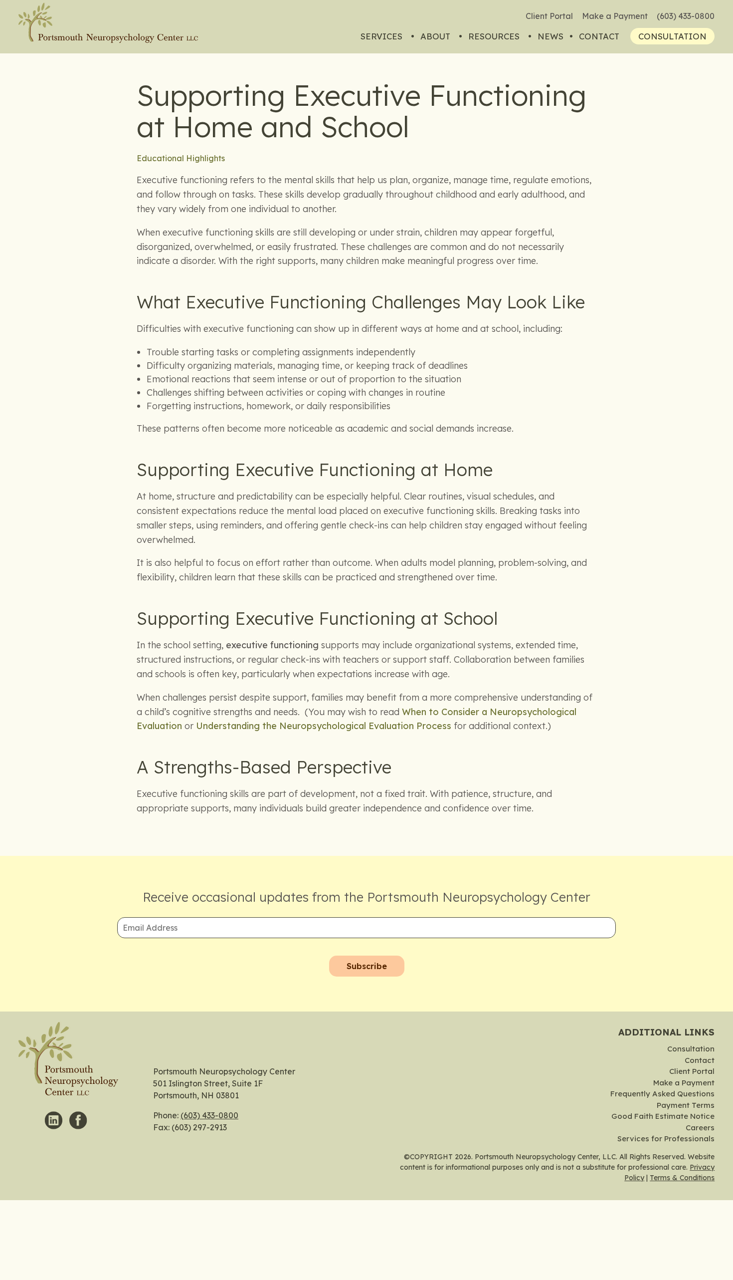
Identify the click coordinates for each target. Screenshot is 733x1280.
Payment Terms (686, 1105)
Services (381, 36)
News (550, 36)
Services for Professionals (666, 1138)
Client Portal (549, 16)
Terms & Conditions (682, 1177)
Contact (599, 36)
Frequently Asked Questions (662, 1093)
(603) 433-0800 (686, 16)
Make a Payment (615, 16)
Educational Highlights (181, 158)
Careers (700, 1127)
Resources (494, 36)
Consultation (672, 36)
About (435, 36)
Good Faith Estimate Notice (663, 1116)
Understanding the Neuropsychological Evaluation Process (323, 726)
